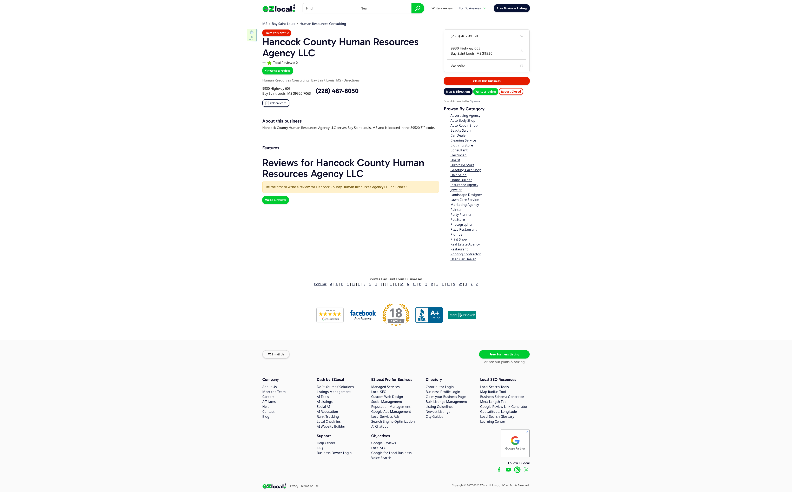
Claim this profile (276, 33)
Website (458, 65)
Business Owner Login (334, 453)
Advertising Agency (465, 115)
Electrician (458, 155)
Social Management (386, 401)
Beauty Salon (460, 130)
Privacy (293, 486)
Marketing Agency (464, 204)
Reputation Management (390, 406)
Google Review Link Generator (504, 406)
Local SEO (379, 391)
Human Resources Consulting (323, 23)
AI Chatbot (379, 426)
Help (266, 406)
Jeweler (456, 190)
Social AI (323, 406)
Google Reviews (383, 443)
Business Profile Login (443, 391)
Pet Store (457, 219)
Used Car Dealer (463, 259)
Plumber (457, 234)
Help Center (326, 443)
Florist (455, 160)
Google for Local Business (391, 453)
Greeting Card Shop (465, 170)
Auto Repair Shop (464, 125)
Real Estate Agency (465, 244)
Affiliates (269, 401)
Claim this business (487, 81)
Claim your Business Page (446, 396)
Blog (265, 416)
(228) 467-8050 (464, 36)
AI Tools (323, 396)
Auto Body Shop (462, 120)
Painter (456, 209)
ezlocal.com (278, 103)
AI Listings (325, 401)
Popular (320, 284)
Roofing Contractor (465, 254)
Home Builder (461, 180)
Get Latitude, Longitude (498, 411)
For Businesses (470, 8)
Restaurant (459, 249)
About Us (269, 387)
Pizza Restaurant (463, 229)
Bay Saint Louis (283, 23)
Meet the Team (274, 391)
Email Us (278, 354)
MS (264, 23)
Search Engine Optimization (393, 421)
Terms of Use (310, 486)
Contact (268, 411)
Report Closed (511, 91)
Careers (268, 396)
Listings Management (334, 391)
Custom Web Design (387, 396)
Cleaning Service (463, 140)
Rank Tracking (328, 416)
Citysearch (475, 101)
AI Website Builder (331, 426)
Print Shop (458, 239)
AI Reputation (327, 411)
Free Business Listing (504, 354)
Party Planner (461, 214)
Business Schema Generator (502, 396)
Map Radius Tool (493, 391)
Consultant (459, 150)
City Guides (434, 416)
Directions (352, 80)
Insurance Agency (464, 185)
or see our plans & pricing (504, 362)
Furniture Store (462, 165)
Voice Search (381, 457)
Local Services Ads (385, 416)
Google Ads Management (391, 411)
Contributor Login (440, 387)
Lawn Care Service (464, 199)
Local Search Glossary (497, 416)
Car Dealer (458, 135)
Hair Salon (458, 175)
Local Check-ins (329, 421)
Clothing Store (461, 145)
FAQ (320, 448)
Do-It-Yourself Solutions (335, 387)
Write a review (442, 8)
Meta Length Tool (493, 401)
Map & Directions (458, 91)
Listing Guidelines (439, 406)
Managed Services (385, 387)
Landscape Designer (466, 194)
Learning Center (492, 421)
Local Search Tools (494, 387)
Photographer (461, 224)
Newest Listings (438, 411)
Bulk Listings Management (446, 401)
